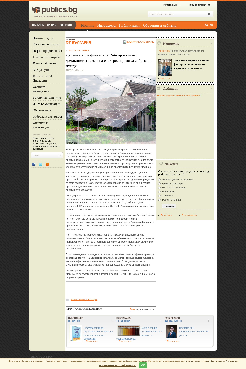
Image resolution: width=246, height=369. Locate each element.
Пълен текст (166, 78)
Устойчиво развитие (47, 97)
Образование (42, 110)
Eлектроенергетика (46, 44)
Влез (132, 309)
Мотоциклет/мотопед (173, 187)
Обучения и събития (159, 25)
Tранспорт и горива (47, 57)
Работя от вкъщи (171, 199)
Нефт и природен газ (47, 50)
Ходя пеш (167, 195)
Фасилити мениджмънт (42, 88)
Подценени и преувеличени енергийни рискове (194, 331)
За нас (51, 25)
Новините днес (43, 38)
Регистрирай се (171, 5)
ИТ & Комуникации (46, 104)
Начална (38, 25)
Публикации (129, 25)
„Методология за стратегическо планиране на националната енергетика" (98, 333)
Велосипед (168, 191)
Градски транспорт (172, 183)
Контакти (66, 25)
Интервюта (106, 25)
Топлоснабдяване (45, 63)
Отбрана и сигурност (47, 116)
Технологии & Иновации (42, 78)
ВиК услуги (41, 69)
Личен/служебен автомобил (177, 179)
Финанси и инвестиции (41, 125)
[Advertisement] (111, 291)
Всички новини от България (84, 299)
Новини (87, 25)
